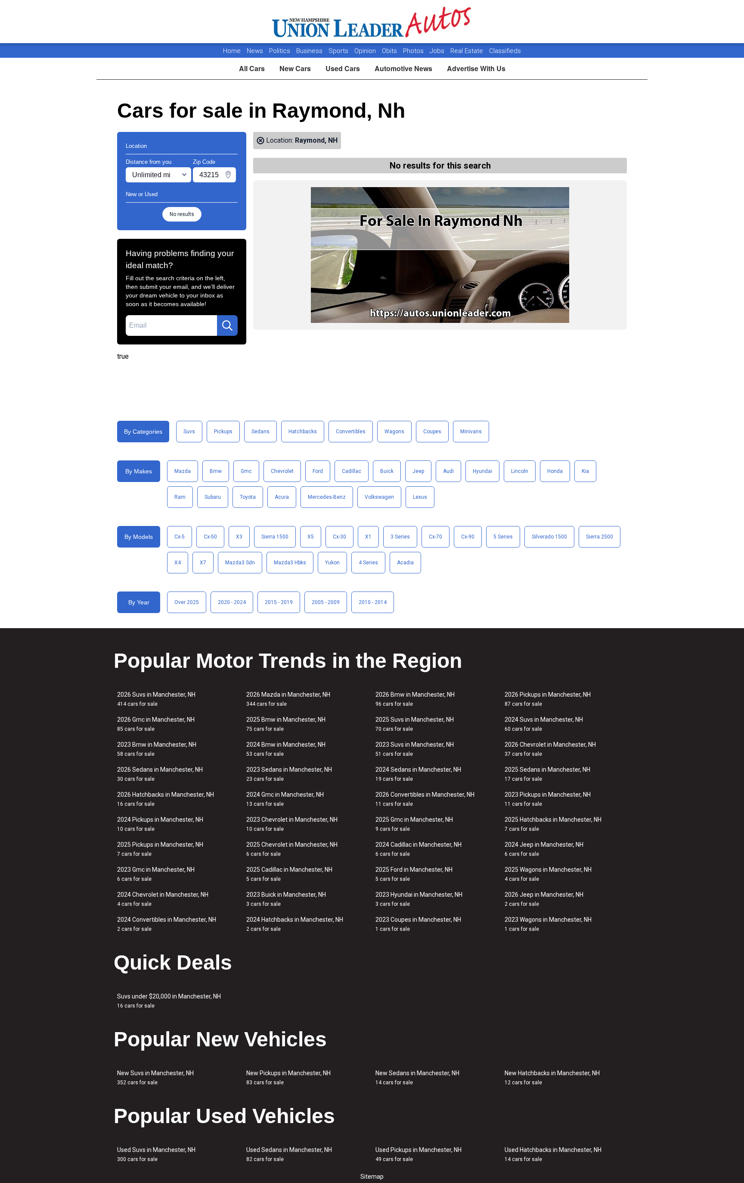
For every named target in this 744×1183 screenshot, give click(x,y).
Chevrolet (282, 471)
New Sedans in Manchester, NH (417, 1078)
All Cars (252, 68)
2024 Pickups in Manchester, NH (160, 824)
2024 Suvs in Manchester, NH (544, 724)
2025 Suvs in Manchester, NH (414, 724)
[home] (372, 21)
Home (232, 51)
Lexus (420, 497)
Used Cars (343, 68)
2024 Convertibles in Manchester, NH (166, 924)
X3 (239, 537)
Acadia (405, 563)
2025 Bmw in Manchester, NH (286, 724)
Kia (585, 471)
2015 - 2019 (279, 602)
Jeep (418, 471)
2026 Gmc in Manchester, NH (156, 724)
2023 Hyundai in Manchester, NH (418, 899)
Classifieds (505, 51)
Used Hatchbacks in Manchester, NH (553, 1154)
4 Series (368, 563)
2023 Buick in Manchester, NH (286, 899)
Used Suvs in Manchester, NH (156, 1154)
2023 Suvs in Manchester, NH (414, 749)
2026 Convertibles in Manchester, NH (424, 799)
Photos (414, 51)
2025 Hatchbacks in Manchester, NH (553, 824)
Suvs (189, 432)
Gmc (246, 471)
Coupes (432, 432)
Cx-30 (339, 537)
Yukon (332, 563)
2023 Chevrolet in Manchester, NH (292, 824)
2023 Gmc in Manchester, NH (156, 874)
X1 (368, 537)
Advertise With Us (476, 68)
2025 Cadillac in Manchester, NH (289, 874)
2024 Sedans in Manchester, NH (418, 774)
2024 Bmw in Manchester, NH (286, 749)
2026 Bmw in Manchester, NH (415, 699)
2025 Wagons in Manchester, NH (548, 874)
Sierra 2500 (599, 537)
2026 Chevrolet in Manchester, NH (550, 749)
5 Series (503, 537)
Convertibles (351, 432)
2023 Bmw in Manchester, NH (156, 749)
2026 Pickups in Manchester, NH (548, 699)
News (255, 51)
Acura (282, 497)
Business (310, 51)
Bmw (216, 471)
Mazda (182, 471)
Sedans (260, 432)
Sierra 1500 (274, 537)
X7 (203, 563)
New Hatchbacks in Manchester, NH (552, 1078)
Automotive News (403, 68)
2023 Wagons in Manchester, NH (548, 924)
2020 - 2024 (232, 602)
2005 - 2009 (326, 602)
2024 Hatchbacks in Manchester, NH (294, 924)
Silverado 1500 (549, 537)
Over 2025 (186, 602)
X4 (177, 563)
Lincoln (519, 471)
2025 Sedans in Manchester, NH (547, 774)
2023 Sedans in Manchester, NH (289, 774)
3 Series (400, 537)
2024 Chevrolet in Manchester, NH (162, 899)
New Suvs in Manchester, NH (155, 1078)
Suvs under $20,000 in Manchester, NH (169, 1001)
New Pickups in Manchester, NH (288, 1078)
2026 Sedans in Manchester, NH (160, 774)
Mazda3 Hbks (290, 563)
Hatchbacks (302, 432)
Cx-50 (210, 537)
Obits (390, 51)
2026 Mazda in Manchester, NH (288, 699)
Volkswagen (379, 497)
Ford (318, 471)
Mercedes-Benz (327, 497)
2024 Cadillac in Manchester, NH (418, 849)
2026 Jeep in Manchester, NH (544, 899)
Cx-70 (435, 537)
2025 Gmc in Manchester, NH (414, 824)
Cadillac (351, 471)
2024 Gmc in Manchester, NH (285, 799)
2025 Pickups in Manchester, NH (160, 849)
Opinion (366, 51)
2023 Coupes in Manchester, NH (418, 924)
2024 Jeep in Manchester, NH (544, 849)
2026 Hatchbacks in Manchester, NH (165, 799)
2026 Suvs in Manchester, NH (156, 699)
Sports (339, 51)
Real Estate (467, 51)
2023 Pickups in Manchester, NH (548, 799)
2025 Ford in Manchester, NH (414, 874)
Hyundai (482, 471)
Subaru (213, 497)
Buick (387, 471)
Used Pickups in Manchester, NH (418, 1154)
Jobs (438, 51)
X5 (310, 537)
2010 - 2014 (373, 602)
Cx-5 (179, 537)
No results (182, 214)
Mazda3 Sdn (240, 563)
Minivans (471, 432)
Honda (555, 471)
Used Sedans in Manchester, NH (289, 1154)
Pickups (223, 432)
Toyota (248, 497)
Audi (448, 471)
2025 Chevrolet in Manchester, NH (292, 849)
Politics (279, 51)
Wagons (394, 432)
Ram (180, 497)
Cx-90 (467, 537)
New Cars (295, 68)
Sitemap (372, 1176)
